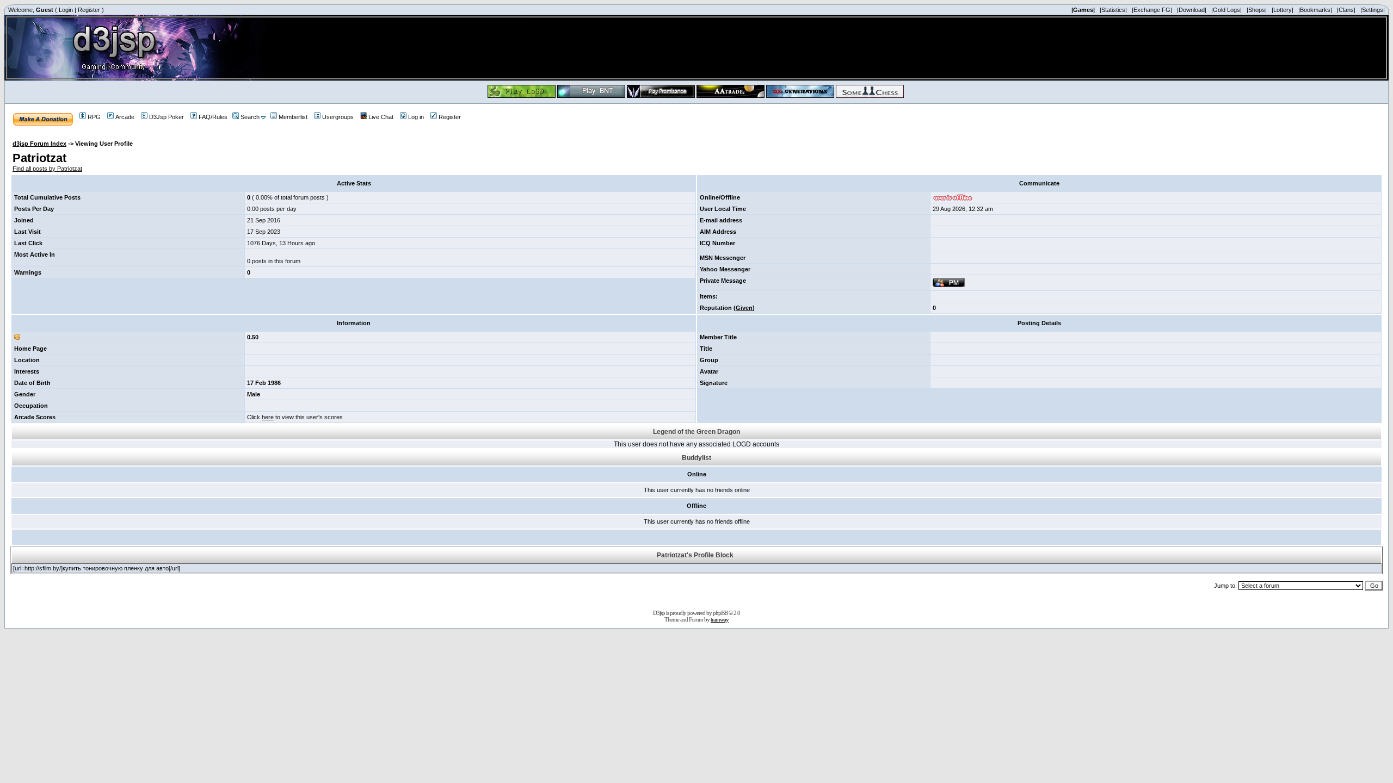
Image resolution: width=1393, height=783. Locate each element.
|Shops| (1257, 10)
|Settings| (1372, 10)
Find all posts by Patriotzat (47, 168)
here (268, 417)
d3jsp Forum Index (39, 143)
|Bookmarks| (1315, 10)
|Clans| (1346, 10)
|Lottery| (1282, 10)
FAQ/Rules (213, 117)
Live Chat (380, 117)
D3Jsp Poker (166, 117)
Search (250, 117)
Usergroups (338, 117)
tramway (720, 619)
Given (744, 307)
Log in (416, 117)
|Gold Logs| (1226, 10)
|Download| (1191, 10)
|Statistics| (1113, 10)
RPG (94, 117)
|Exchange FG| (1152, 10)
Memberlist (293, 117)
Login (66, 10)
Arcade (124, 117)
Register (89, 10)
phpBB (720, 613)
